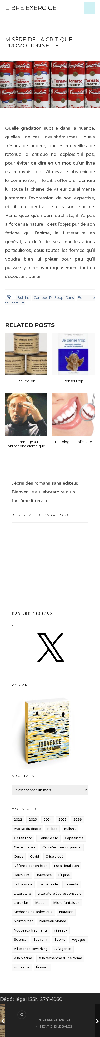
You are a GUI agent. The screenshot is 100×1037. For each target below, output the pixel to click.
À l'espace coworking (31, 949)
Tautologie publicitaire (73, 442)
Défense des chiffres (30, 866)
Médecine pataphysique (33, 912)
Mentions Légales (56, 1026)
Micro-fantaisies (66, 903)
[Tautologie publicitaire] (73, 414)
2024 (48, 820)
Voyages (79, 940)
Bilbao (52, 829)
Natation (66, 912)
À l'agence (62, 949)
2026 (77, 820)
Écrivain (42, 967)
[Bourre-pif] (26, 354)
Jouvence (44, 875)
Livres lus (21, 903)
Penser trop (73, 381)
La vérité (71, 884)
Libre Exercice (30, 8)
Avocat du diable (27, 829)
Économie (21, 967)
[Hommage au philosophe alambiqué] (26, 414)
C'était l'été (23, 838)
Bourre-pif (26, 381)
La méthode (48, 884)
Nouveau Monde (52, 921)
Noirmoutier (23, 921)
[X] (50, 667)
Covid (34, 856)
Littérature (22, 893)
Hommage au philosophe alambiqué (26, 444)
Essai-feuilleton (66, 866)
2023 (33, 820)
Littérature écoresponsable (60, 893)
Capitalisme (74, 838)
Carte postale (25, 847)
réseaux (60, 930)
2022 (18, 820)
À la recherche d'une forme (60, 958)
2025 (62, 820)
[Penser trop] (73, 354)
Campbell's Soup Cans (53, 297)
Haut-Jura (22, 875)
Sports (59, 940)
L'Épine (64, 875)
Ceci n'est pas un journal (61, 847)
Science (20, 940)
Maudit (41, 903)
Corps (18, 856)
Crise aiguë (55, 856)
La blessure (23, 884)
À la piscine (23, 958)
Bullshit (23, 297)
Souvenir (40, 940)
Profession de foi (54, 1019)
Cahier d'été (48, 838)
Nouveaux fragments (31, 930)
